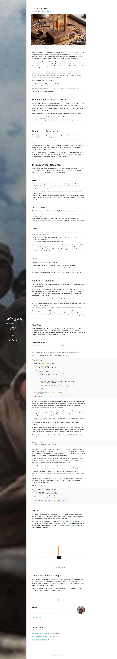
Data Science (13, 332)
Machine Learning (45, 11)
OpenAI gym (74, 237)
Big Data (13, 327)
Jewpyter (13, 318)
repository (50, 588)
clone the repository (70, 525)
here (33, 317)
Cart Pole (44, 291)
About (13, 335)
